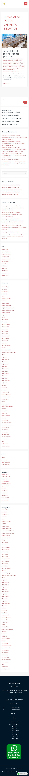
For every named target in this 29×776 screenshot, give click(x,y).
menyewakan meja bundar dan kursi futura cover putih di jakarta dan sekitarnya (13, 162)
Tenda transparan (6, 436)
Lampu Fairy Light (6, 350)
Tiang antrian (5, 439)
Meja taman (5, 378)
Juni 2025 (4, 266)
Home (14, 717)
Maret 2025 (5, 270)
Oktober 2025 (5, 256)
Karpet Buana (5, 303)
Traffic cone (5, 443)
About (14, 719)
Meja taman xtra (6, 380)
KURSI (3, 317)
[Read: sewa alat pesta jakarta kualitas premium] (14, 41)
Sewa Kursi (15, 732)
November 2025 (6, 254)
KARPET (4, 300)
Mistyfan (4, 385)
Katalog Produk (14, 721)
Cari (3, 100)
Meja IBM (4, 366)
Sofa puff (4, 411)
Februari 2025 (5, 273)
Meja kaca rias (5, 368)
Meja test (4, 382)
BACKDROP (5, 291)
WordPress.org (6, 464)
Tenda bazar (5, 420)
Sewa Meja (15, 734)
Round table (5, 399)
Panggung (4, 387)
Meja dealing (5, 364)
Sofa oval (4, 408)
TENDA (4, 418)
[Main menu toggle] (26, 3)
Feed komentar (6, 462)
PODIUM (4, 389)
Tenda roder (5, 432)
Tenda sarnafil (5, 434)
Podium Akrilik (5, 392)
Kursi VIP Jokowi (6, 345)
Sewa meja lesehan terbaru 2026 (10, 115)
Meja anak (4, 357)
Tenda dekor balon (6, 422)
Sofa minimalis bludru (7, 406)
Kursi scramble (5, 338)
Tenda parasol (5, 427)
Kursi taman (5, 340)
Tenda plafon (5, 429)
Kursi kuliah (5, 333)
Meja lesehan (5, 373)
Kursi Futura (5, 329)
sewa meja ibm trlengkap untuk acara (11, 118)
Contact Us (14, 723)
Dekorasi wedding (6, 298)
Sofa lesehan (5, 404)
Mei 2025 (4, 268)
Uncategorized (5, 446)
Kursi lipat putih (6, 336)
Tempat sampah (6, 415)
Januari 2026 (5, 249)
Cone (3, 296)
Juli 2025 (4, 263)
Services (14, 728)
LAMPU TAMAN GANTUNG (9, 352)
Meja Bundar (5, 361)
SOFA (3, 401)
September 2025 (6, 259)
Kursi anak (4, 322)
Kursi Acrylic (5, 319)
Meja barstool (5, 359)
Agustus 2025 (5, 261)
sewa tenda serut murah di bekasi (10, 121)
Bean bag (4, 293)
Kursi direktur (5, 326)
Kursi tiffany (5, 343)
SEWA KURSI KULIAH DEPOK (10, 124)
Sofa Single (5, 413)
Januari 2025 (5, 275)
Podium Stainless (6, 396)
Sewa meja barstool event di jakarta (11, 112)
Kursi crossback (6, 324)
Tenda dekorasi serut (7, 425)
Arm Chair (4, 289)
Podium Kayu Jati (6, 394)
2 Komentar (6, 59)
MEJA (3, 354)
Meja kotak (5, 371)
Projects (14, 726)
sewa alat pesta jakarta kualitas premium (11, 54)
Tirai (3, 441)
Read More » (6, 83)
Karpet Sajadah (6, 312)
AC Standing (5, 286)
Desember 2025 (6, 252)
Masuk (3, 457)
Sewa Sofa (15, 736)
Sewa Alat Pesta (14, 730)
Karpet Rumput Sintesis (8, 308)
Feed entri (4, 459)
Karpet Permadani (6, 305)
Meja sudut (5, 375)
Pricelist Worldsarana (14, 724)
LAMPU (4, 347)
